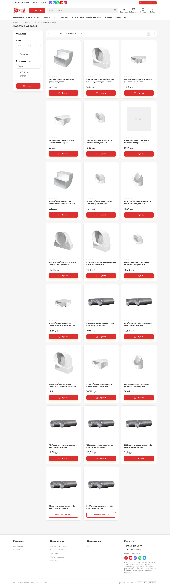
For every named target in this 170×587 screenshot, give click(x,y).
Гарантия (108, 17)
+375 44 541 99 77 (21, 3)
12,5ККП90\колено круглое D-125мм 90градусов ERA (99, 202)
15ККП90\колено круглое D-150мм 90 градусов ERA (136, 263)
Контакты (30, 17)
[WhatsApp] (58, 2)
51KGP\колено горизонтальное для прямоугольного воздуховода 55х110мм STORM (138, 80)
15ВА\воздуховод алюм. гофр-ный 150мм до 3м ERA (62, 507)
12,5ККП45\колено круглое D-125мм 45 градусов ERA (137, 202)
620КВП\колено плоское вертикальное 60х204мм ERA (62, 202)
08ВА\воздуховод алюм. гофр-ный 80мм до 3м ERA (100, 324)
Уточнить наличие (63, 515)
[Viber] (50, 2)
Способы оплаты (65, 17)
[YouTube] (61, 2)
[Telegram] (54, 2)
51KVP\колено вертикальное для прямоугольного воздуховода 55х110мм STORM (62, 80)
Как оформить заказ (46, 17)
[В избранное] (76, 52)
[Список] (153, 34)
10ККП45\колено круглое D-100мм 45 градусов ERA (137, 141)
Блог (126, 17)
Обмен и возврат (94, 17)
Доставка (79, 17)
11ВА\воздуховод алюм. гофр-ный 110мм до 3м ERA (62, 446)
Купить (65, 93)
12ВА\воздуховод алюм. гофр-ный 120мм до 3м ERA (100, 446)
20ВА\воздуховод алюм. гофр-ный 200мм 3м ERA (100, 507)
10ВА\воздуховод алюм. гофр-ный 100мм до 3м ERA (138, 324)
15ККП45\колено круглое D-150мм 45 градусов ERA (136, 385)
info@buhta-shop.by (132, 553)
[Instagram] (65, 2)
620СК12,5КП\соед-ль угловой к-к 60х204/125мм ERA (101, 263)
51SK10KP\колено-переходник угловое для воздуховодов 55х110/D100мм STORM (100, 80)
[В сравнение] (76, 46)
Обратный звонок (147, 3)
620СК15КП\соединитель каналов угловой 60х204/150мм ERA (63, 385)
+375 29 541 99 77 (39, 3)
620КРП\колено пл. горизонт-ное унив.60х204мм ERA (99, 385)
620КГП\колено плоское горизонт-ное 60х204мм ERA (62, 324)
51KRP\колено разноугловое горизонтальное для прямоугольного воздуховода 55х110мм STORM (62, 141)
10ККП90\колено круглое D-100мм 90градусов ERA (99, 141)
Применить (28, 86)
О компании (18, 17)
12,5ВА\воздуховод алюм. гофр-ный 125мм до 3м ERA (138, 446)
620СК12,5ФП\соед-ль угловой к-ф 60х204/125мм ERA (62, 263)
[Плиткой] (148, 34)
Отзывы (117, 17)
